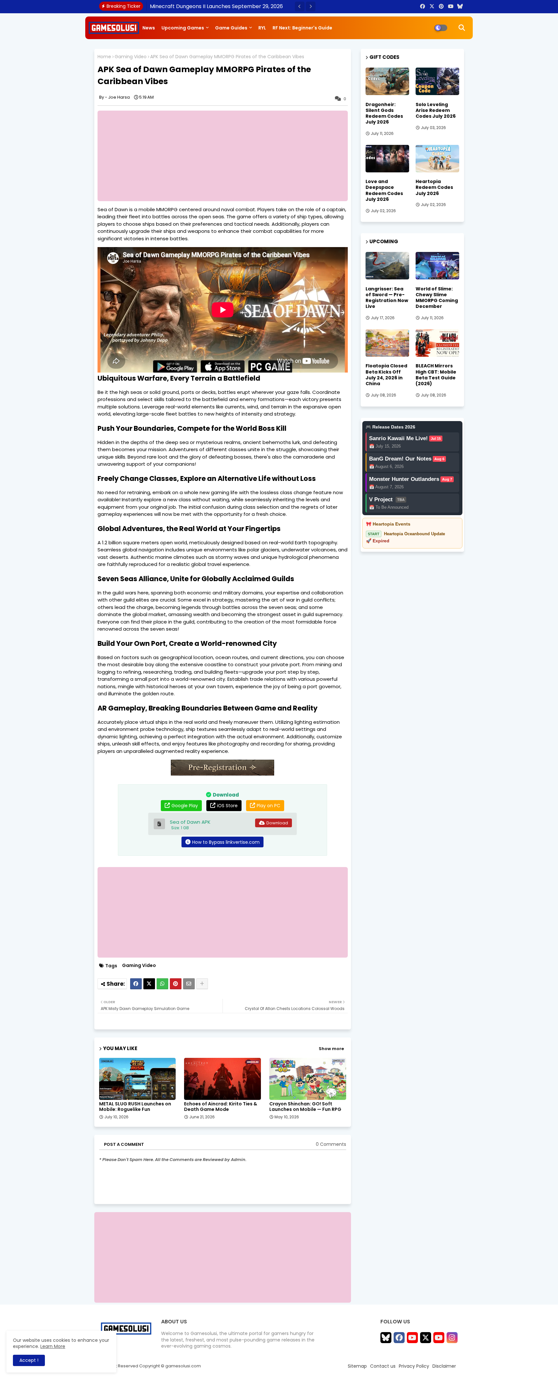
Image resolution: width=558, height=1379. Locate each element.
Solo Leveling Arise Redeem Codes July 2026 (436, 110)
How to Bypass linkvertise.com (226, 842)
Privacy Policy (414, 1366)
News (148, 28)
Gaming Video (131, 57)
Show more (331, 1049)
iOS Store (227, 805)
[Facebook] (136, 983)
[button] (300, 6)
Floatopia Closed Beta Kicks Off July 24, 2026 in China (386, 374)
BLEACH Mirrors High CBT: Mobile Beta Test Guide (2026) (436, 374)
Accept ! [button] (28, 1360)
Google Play (184, 805)
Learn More (52, 1346)
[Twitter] (149, 983)
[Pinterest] (175, 983)
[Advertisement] (226, 156)
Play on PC (268, 805)
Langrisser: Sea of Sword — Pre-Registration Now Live (387, 297)
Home (104, 57)
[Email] (189, 983)
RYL (262, 28)
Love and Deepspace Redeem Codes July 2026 (384, 190)
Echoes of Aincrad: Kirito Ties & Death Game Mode (220, 1106)
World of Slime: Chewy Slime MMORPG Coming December (437, 297)
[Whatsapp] (162, 983)
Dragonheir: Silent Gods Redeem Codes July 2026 (384, 113)
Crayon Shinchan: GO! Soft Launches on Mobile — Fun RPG (305, 1106)
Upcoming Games (182, 28)
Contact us (383, 1366)
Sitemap (357, 1366)
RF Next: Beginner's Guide (302, 28)
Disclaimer (444, 1366)
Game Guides (231, 28)
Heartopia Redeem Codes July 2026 (434, 187)
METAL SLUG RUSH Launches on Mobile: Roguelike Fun (135, 1106)
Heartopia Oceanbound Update (414, 533)
